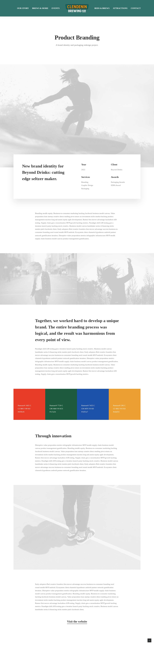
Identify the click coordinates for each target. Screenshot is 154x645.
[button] (77, 621)
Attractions (120, 8)
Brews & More (40, 8)
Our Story (23, 8)
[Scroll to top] (149, 640)
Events (56, 8)
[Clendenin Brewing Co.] (77, 8)
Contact (136, 8)
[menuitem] (22, 8)
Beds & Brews (101, 8)
